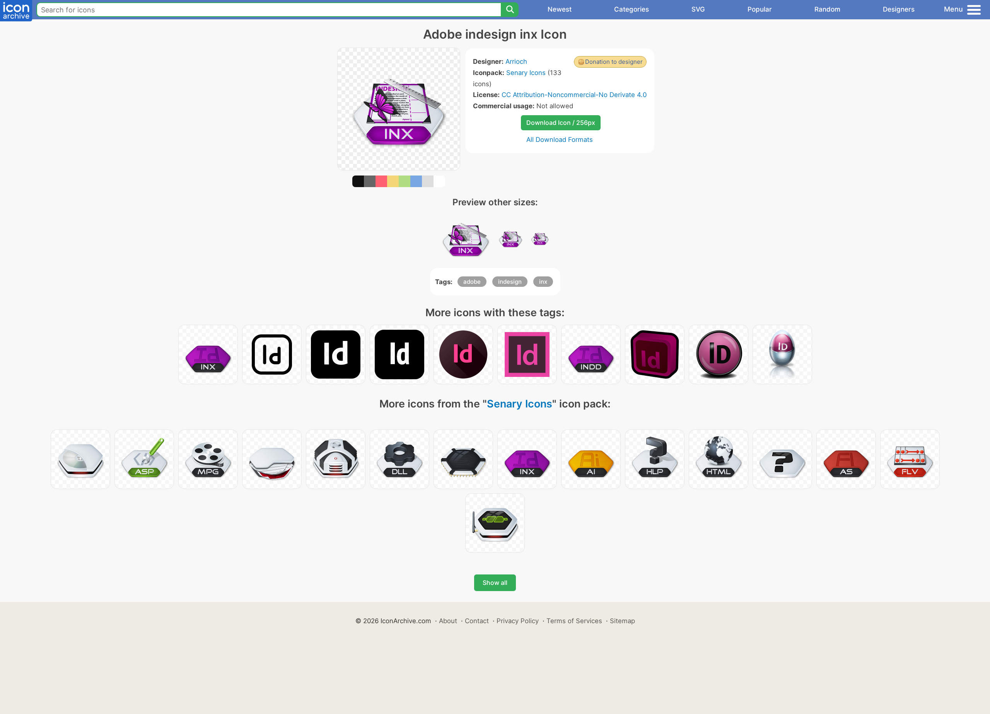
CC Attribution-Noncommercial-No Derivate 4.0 (574, 95)
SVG (698, 9)
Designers (899, 9)
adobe (472, 281)
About (448, 621)
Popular (760, 9)
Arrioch (516, 61)
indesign (510, 281)
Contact (477, 621)
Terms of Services (574, 621)
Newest (560, 9)
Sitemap (622, 621)
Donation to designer (614, 61)
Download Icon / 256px (560, 122)
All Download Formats (559, 139)
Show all (495, 582)
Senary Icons (526, 73)
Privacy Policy (518, 621)
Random (827, 9)
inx (543, 281)
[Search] (510, 9)
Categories (631, 9)
